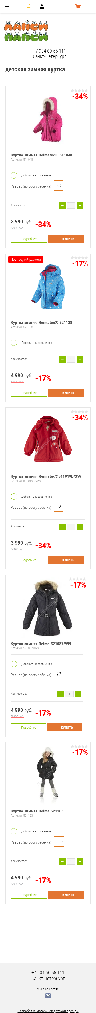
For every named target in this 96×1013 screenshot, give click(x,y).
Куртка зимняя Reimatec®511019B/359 (46, 476)
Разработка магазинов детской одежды (48, 1011)
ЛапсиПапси (71, 31)
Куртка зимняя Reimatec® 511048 (41, 155)
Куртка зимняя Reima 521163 (37, 811)
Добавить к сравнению (36, 175)
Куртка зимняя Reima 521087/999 (41, 643)
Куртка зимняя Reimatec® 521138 (41, 322)
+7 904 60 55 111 (49, 51)
